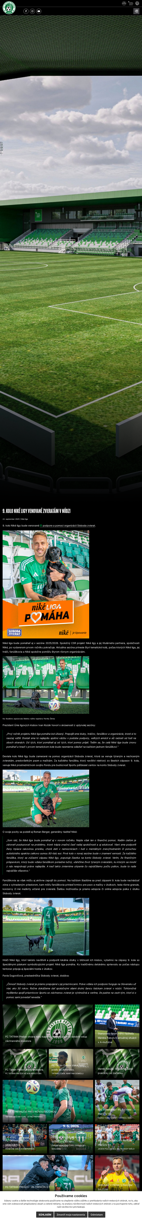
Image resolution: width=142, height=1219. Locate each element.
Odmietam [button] (97, 1214)
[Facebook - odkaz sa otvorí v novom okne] (26, 11)
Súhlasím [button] (45, 1214)
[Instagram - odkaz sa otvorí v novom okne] (32, 11)
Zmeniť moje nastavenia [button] (71, 1214)
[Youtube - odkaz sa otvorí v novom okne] (38, 11)
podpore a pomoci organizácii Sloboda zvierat (69, 525)
